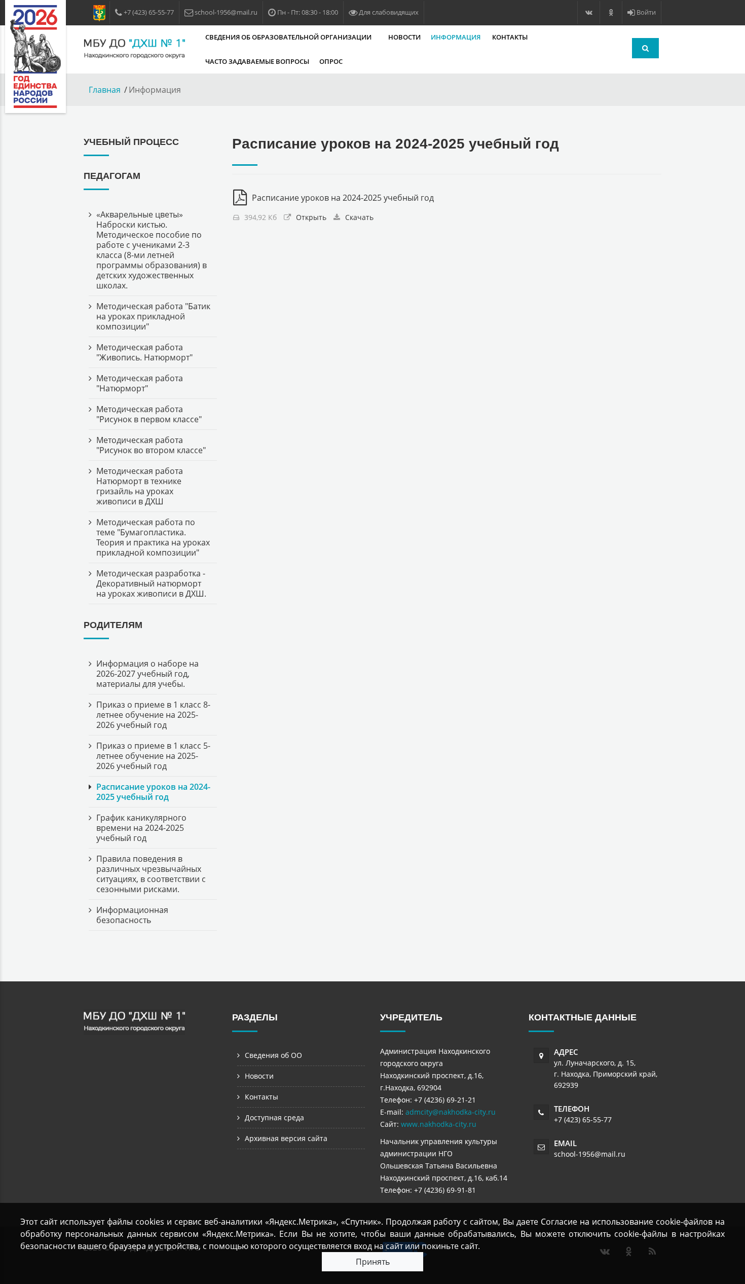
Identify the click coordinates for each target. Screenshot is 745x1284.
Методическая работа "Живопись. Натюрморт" (144, 352)
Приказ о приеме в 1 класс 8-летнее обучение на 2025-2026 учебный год (153, 714)
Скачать (359, 217)
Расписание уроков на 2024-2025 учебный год (153, 791)
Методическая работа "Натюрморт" (139, 383)
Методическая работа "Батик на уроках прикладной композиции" (153, 316)
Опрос (331, 61)
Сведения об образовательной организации (289, 37)
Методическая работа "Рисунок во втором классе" (151, 445)
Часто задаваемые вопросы (257, 61)
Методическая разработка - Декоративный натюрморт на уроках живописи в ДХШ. (151, 583)
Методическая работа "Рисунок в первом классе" (149, 414)
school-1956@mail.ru (589, 1154)
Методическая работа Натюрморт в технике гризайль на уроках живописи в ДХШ (139, 486)
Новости (404, 37)
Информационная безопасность (132, 915)
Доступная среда (274, 1117)
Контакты (510, 37)
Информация (456, 37)
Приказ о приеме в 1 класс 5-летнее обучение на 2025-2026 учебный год (153, 756)
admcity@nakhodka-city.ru (450, 1112)
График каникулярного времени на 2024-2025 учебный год (141, 827)
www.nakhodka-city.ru (438, 1124)
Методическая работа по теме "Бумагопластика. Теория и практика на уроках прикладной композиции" (153, 537)
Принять (373, 1261)
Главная (105, 89)
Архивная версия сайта (286, 1138)
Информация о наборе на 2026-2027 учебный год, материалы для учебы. (147, 673)
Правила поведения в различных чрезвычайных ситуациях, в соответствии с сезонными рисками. (151, 874)
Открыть (311, 217)
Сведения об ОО (273, 1055)
